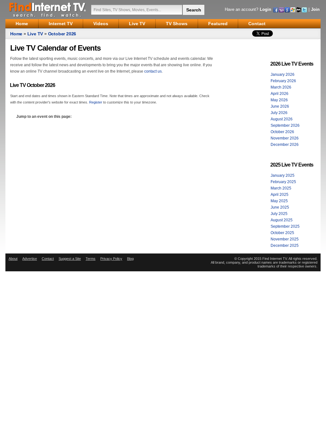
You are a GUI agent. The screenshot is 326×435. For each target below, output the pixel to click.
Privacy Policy (111, 258)
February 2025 (283, 182)
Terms (91, 258)
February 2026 (283, 81)
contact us (153, 71)
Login (265, 9)
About (13, 258)
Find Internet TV (47, 9)
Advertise (29, 258)
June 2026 (280, 106)
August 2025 (282, 220)
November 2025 (285, 239)
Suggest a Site (70, 258)
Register (95, 102)
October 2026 (62, 33)
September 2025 (285, 226)
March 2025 (281, 188)
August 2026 (282, 119)
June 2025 (280, 207)
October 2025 (282, 233)
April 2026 (279, 93)
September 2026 (285, 125)
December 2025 (285, 245)
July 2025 (279, 213)
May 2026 (279, 100)
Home (16, 33)
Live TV (35, 33)
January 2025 (282, 175)
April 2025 (279, 194)
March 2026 (281, 87)
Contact (48, 258)
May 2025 (279, 201)
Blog (130, 258)
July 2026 (279, 113)
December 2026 (285, 144)
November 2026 (285, 138)
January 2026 (282, 74)
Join (315, 9)
